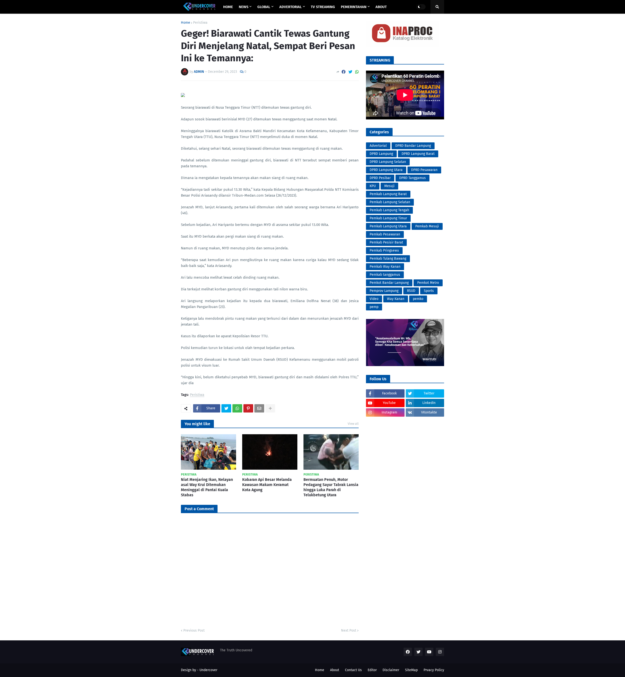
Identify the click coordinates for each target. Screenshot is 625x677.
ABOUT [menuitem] (381, 7)
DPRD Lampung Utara (386, 170)
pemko (418, 299)
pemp (374, 307)
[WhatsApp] (357, 72)
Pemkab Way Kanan (385, 266)
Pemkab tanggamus (385, 275)
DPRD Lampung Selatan (388, 162)
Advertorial (378, 146)
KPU (373, 186)
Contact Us (353, 670)
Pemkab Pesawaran (385, 234)
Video (374, 299)
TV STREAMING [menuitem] (323, 7)
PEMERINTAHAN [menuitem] (353, 7)
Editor (372, 670)
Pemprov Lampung (384, 291)
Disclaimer (391, 670)
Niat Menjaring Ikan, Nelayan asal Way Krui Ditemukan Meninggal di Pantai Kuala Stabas (207, 487)
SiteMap (411, 670)
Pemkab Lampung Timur (388, 218)
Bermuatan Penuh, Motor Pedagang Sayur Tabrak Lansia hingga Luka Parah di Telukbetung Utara (330, 487)
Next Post (348, 630)
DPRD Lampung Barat (418, 154)
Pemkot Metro (428, 283)
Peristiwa (200, 22)
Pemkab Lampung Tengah (389, 210)
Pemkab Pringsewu (384, 250)
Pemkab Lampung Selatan (390, 202)
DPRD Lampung (381, 154)
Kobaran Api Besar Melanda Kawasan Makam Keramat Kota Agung (267, 484)
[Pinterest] (248, 408)
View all (353, 423)
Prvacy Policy (434, 670)
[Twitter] (350, 72)
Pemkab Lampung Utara (388, 226)
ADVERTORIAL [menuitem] (290, 7)
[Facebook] (343, 72)
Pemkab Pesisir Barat (386, 242)
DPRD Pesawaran (424, 170)
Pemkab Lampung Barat (388, 194)
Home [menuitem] (228, 7)
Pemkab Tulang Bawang (388, 258)
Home (185, 22)
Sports (429, 291)
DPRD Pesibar (380, 178)
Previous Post (194, 630)
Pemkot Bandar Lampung (389, 283)
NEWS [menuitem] (243, 7)
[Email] (259, 408)
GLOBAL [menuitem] (263, 7)
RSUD (411, 291)
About (334, 670)
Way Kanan (395, 299)
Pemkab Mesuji (427, 226)
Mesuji (389, 186)
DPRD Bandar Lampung (413, 146)
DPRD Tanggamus (412, 178)
